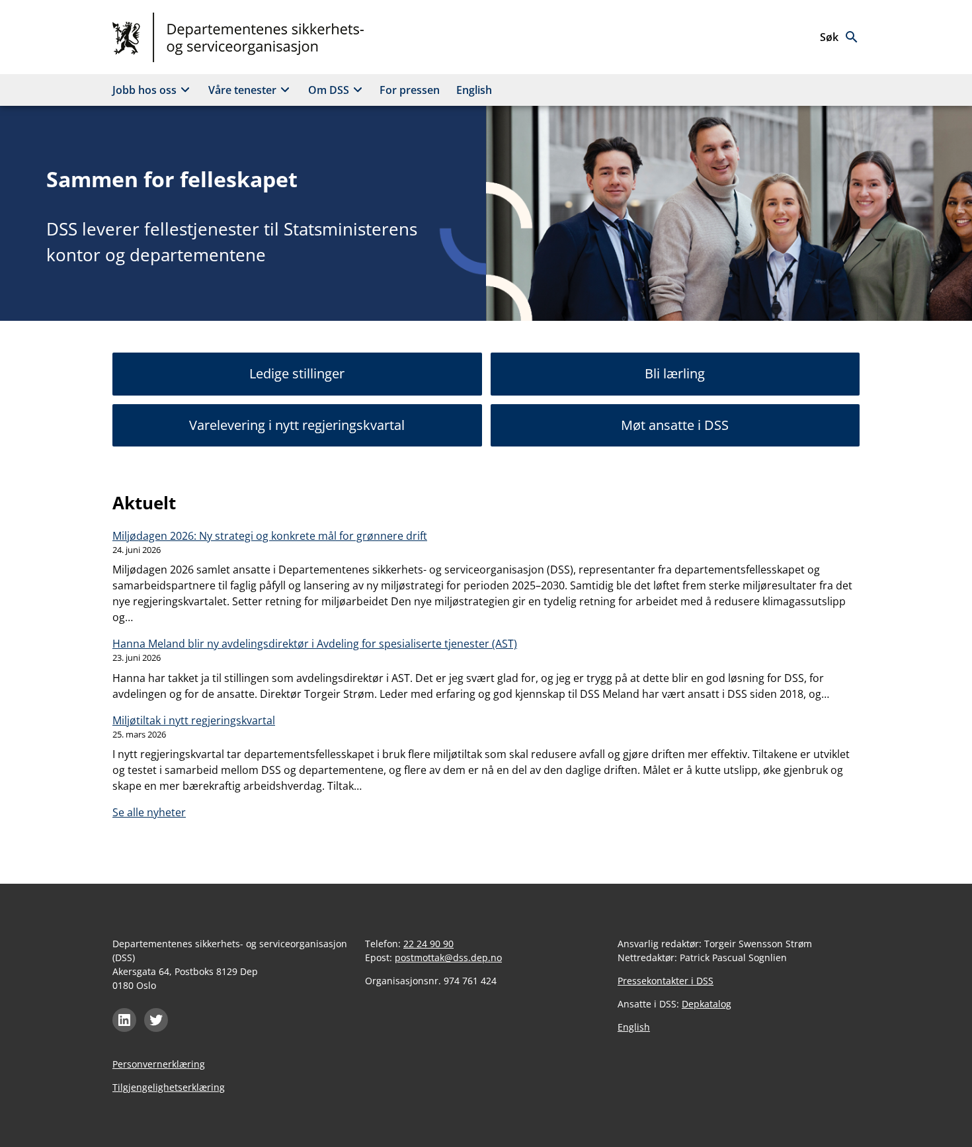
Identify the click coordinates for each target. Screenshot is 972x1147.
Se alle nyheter (149, 812)
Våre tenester (242, 90)
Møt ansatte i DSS (675, 425)
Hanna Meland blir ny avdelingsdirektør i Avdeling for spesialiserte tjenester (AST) (314, 643)
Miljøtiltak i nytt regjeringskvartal (193, 720)
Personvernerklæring (158, 1064)
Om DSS (328, 90)
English (474, 90)
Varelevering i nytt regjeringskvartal (297, 425)
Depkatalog (706, 1004)
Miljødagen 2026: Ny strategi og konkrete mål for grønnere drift (269, 536)
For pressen (410, 90)
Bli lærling (675, 373)
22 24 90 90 (428, 943)
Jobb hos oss (144, 90)
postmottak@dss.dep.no (448, 957)
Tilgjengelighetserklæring (168, 1087)
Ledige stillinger (296, 373)
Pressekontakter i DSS (665, 980)
